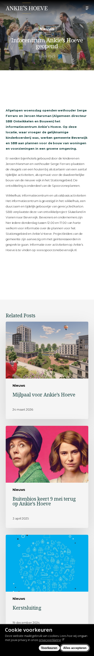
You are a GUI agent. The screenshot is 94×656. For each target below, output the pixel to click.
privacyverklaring (50, 640)
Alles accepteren (74, 648)
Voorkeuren (49, 648)
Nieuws (47, 29)
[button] (87, 8)
